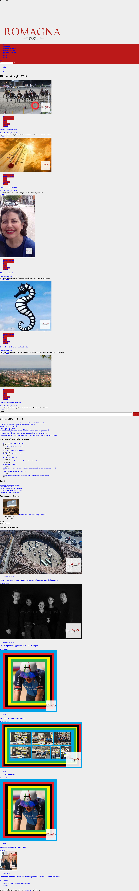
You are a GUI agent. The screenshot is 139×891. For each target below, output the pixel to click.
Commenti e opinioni (9, 48)
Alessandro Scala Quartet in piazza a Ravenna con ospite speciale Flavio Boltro (27, 475)
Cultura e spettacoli (9, 50)
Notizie (5, 121)
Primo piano (7, 47)
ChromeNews (28, 890)
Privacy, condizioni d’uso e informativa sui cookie (16, 883)
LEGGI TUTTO (4, 137)
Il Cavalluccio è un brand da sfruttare (14, 347)
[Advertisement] (69, 14)
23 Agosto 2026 (5, 583)
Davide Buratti (4, 133)
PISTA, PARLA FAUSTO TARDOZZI (13, 443)
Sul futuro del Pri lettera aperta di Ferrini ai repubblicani (17, 425)
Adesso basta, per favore (7, 428)
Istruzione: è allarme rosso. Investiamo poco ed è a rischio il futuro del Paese (23, 423)
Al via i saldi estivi (7, 273)
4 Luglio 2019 (12, 133)
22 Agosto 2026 (5, 721)
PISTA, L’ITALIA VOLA (10, 457)
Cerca (2, 411)
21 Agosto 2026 (4, 778)
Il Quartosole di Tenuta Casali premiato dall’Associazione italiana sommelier (23, 433)
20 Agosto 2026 (5, 850)
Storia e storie (7, 54)
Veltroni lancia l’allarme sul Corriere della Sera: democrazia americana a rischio (24, 430)
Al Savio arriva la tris (8, 130)
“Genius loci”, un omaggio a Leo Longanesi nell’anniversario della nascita (29, 580)
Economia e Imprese (9, 52)
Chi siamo (6, 56)
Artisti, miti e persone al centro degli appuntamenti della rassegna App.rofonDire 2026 (30, 468)
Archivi (2, 521)
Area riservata (7, 887)
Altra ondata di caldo (8, 187)
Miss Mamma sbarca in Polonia (9, 426)
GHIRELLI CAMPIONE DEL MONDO (14, 447)
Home (5, 45)
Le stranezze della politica (10, 403)
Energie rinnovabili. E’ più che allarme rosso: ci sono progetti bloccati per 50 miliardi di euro (28, 435)
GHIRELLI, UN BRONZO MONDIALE (14, 450)
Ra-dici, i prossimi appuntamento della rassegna (19, 646)
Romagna (5, 126)
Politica (5, 122)
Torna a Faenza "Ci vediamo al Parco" (14, 471)
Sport (5, 58)
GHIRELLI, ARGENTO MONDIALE (10, 485)
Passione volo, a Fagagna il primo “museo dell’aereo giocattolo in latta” (21, 432)
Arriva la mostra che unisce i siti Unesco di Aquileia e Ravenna (22, 461)
